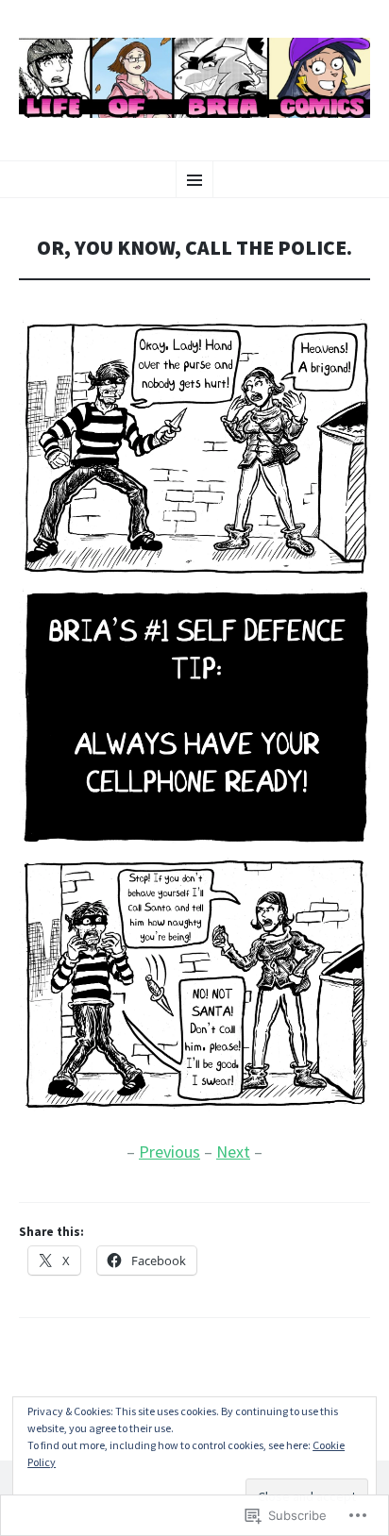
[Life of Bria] (194, 78)
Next (233, 1151)
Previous (169, 1151)
